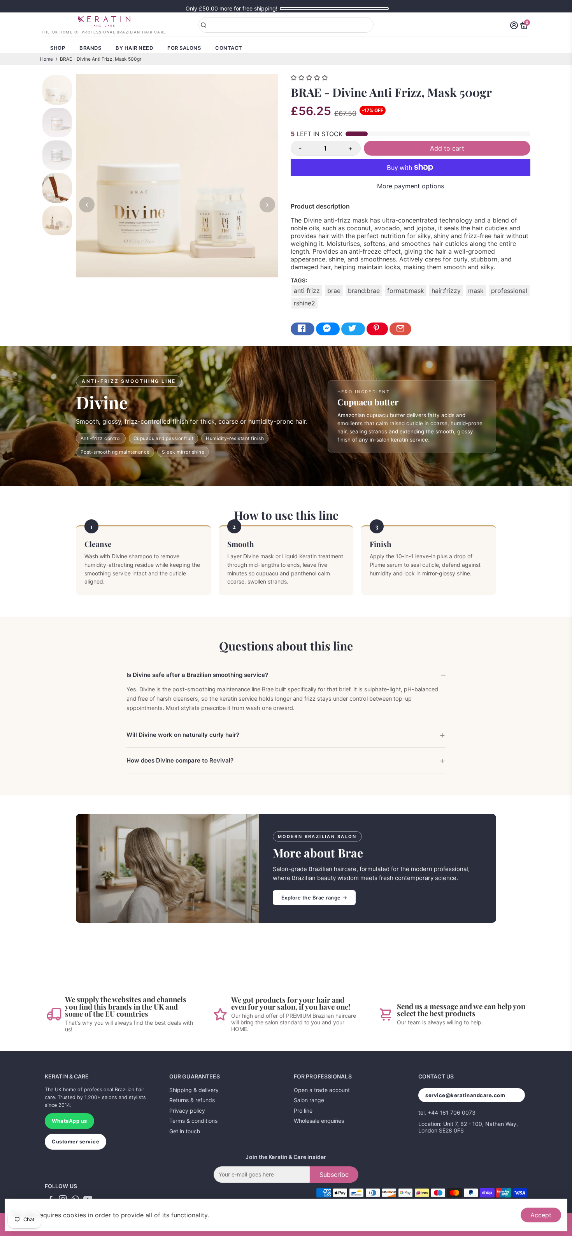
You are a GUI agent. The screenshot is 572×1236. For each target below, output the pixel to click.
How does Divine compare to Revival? (179, 760)
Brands (90, 48)
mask (476, 291)
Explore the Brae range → (314, 897)
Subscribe (334, 1174)
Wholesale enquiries (319, 1120)
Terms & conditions (193, 1120)
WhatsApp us (69, 1121)
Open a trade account (322, 1090)
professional (509, 291)
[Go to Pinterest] (377, 329)
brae (333, 291)
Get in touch (184, 1131)
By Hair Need (134, 48)
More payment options (410, 186)
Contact (228, 48)
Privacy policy (187, 1110)
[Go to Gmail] (400, 329)
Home (46, 59)
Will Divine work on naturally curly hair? (182, 734)
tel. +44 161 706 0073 (446, 1112)
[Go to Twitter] (353, 329)
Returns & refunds (192, 1100)
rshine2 (304, 303)
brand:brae (364, 291)
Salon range (309, 1100)
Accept (540, 1215)
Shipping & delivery (194, 1090)
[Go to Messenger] (328, 329)
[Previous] (87, 204)
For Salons (184, 48)
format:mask (405, 291)
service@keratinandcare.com (465, 1095)
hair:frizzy (446, 291)
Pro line (303, 1110)
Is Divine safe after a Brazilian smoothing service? (197, 674)
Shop (57, 48)
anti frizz (307, 291)
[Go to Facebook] (302, 329)
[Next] (267, 204)
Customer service (75, 1141)
